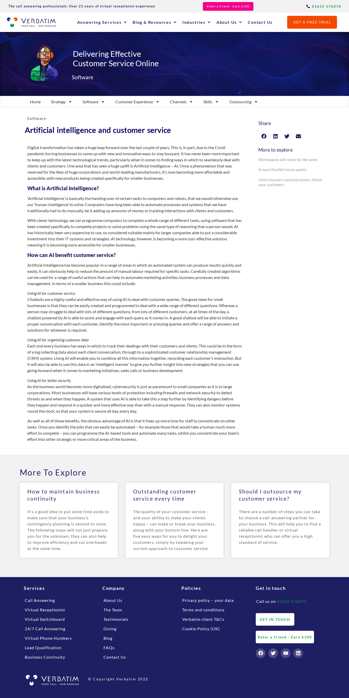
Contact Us (114, 657)
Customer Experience (134, 101)
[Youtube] (285, 653)
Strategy (58, 101)
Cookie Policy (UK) (201, 628)
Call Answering (40, 600)
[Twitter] (273, 653)
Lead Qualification (43, 647)
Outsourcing (240, 101)
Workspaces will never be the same (287, 159)
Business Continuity (45, 657)
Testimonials (116, 619)
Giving (110, 628)
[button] (102, 22)
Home (35, 101)
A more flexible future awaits (282, 169)
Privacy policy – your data (208, 600)
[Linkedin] (298, 653)
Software (90, 101)
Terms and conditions (203, 609)
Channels (178, 101)
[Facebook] (260, 653)
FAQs (108, 647)
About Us (112, 600)
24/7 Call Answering (45, 628)
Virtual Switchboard (45, 619)
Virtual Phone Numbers (48, 638)
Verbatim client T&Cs (203, 619)
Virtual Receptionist (45, 609)
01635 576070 (291, 601)
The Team (112, 609)
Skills (207, 101)
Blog (107, 638)
